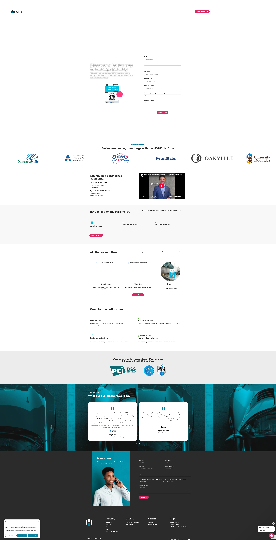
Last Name (147, 64)
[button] (136, 443)
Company (141, 473)
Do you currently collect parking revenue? (176, 479)
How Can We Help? (149, 100)
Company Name (148, 85)
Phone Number (148, 78)
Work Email (147, 71)
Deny (21, 535)
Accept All (33, 535)
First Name (147, 57)
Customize (10, 535)
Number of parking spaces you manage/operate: (157, 93)
